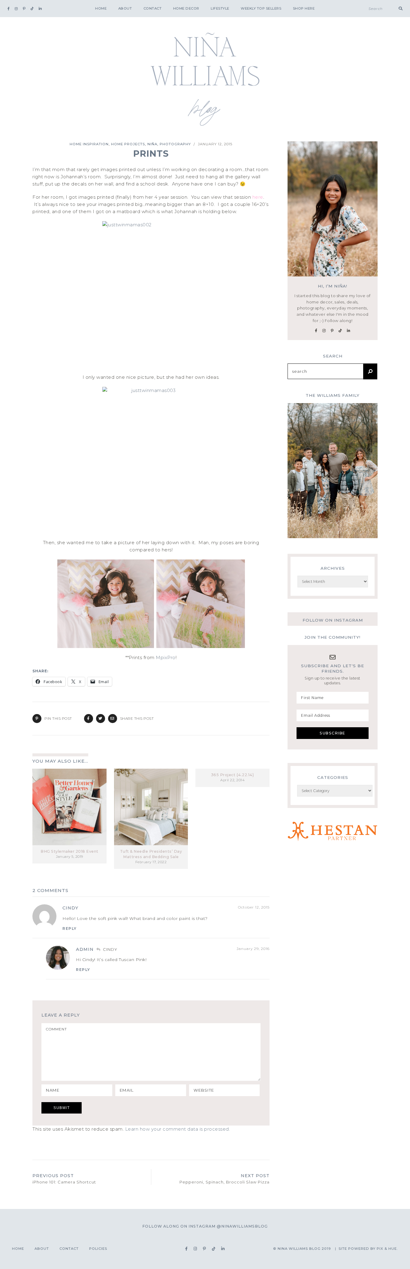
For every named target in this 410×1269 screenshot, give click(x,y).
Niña (152, 144)
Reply (69, 928)
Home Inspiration (89, 144)
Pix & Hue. (387, 1248)
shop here (304, 8)
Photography (175, 144)
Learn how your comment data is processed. (177, 1129)
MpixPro (166, 657)
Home (101, 8)
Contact (152, 8)
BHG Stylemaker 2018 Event (69, 851)
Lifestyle (220, 8)
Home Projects (128, 144)
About (125, 8)
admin (85, 949)
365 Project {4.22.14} (232, 775)
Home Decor (186, 8)
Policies (98, 1248)
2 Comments (50, 890)
